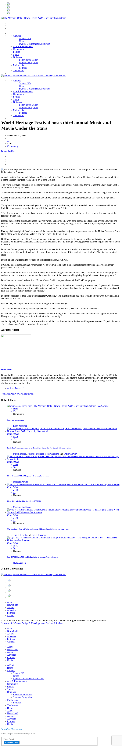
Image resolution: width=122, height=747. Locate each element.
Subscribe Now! (11, 742)
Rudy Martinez (20, 426)
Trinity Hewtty (70, 454)
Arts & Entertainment (23, 46)
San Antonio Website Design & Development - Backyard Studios (31, 623)
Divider (10, 708)
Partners (11, 613)
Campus (17, 35)
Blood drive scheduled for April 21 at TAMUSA (24, 501)
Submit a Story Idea (28, 62)
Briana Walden (8, 151)
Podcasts (23, 68)
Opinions (17, 57)
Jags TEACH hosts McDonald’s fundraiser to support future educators (32, 557)
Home (10, 668)
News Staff (12, 605)
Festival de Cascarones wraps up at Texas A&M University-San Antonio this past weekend (39, 448)
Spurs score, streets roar (16, 420)
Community (18, 49)
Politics (16, 52)
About (10, 602)
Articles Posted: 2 (15, 388)
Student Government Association (34, 44)
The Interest (18, 70)
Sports (16, 54)
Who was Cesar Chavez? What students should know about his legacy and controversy (38, 529)
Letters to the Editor (28, 60)
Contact (10, 615)
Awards (10, 607)
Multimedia (18, 65)
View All (19, 393)
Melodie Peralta (20, 481)
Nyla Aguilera (19, 563)
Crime (22, 41)
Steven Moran (19, 454)
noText (10, 665)
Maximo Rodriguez (22, 507)
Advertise (11, 610)
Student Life (25, 38)
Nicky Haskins (52, 454)
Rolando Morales (36, 454)
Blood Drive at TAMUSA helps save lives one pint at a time (28, 476)
